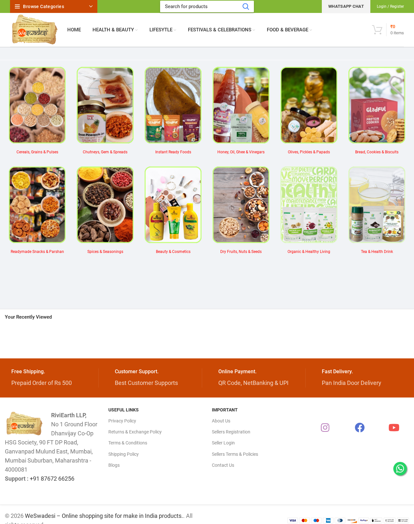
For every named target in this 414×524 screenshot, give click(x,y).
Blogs (114, 465)
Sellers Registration (231, 431)
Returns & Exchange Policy (135, 431)
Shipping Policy (123, 454)
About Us (221, 420)
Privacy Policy (122, 420)
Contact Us (223, 465)
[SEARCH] (245, 6)
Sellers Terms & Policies (235, 454)
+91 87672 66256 (52, 478)
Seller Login (223, 442)
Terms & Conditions (127, 442)
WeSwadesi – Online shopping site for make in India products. (104, 515)
